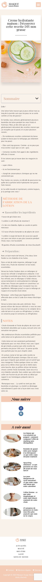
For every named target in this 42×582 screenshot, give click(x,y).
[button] (38, 4)
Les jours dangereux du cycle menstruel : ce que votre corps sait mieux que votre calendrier (30, 481)
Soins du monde (21, 557)
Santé (21, 554)
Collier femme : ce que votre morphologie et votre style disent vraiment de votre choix (30, 497)
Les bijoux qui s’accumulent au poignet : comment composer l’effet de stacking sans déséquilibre (30, 438)
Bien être (21, 551)
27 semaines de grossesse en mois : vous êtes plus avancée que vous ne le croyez (30, 512)
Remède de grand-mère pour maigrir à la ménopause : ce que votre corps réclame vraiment (30, 453)
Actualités (21, 546)
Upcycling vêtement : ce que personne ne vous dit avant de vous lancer (30, 466)
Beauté (21, 549)
